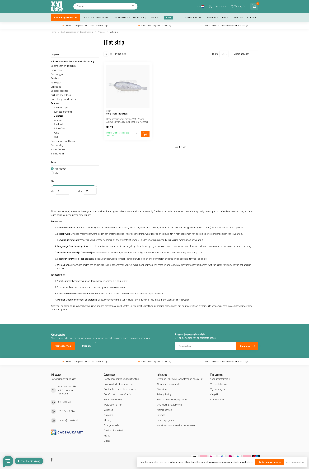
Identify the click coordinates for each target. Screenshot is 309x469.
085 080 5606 (64, 402)
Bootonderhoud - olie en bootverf (120, 389)
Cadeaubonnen (193, 17)
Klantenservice (63, 346)
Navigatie (108, 415)
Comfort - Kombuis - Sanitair (118, 394)
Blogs (225, 17)
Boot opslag (57, 145)
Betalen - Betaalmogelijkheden (172, 399)
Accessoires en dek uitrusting (130, 17)
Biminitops (56, 70)
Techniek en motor (113, 399)
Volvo (56, 132)
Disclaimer (162, 389)
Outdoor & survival (113, 430)
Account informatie (220, 379)
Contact (251, 17)
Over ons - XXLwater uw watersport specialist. (180, 379)
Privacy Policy (164, 394)
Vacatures (212, 17)
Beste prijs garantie (166, 420)
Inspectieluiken (58, 149)
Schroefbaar (59, 128)
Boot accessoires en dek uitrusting (77, 32)
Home (53, 32)
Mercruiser (58, 120)
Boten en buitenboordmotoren (119, 384)
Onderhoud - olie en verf (96, 17)
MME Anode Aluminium (117, 113)
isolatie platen (58, 153)
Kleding (107, 420)
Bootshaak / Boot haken (63, 141)
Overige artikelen (112, 425)
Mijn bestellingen (218, 384)
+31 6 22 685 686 (66, 411)
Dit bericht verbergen (269, 462)
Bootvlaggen (57, 74)
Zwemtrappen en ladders (63, 99)
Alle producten (217, 399)
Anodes (101, 32)
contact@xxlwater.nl (67, 420)
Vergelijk (214, 394)
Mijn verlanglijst (217, 389)
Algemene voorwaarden (169, 384)
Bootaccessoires (59, 91)
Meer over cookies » (295, 462)
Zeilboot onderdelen (61, 95)
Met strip (114, 32)
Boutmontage (60, 107)
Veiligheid (108, 410)
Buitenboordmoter (62, 111)
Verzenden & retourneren (169, 404)
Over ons (238, 17)
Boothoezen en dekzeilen (63, 66)
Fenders (55, 78)
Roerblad (58, 124)
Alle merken (60, 169)
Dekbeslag (56, 87)
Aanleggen (56, 82)
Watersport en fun (113, 404)
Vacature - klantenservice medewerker (176, 425)
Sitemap (161, 415)
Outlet (168, 17)
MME (57, 173)
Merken (155, 17)
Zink (55, 137)
